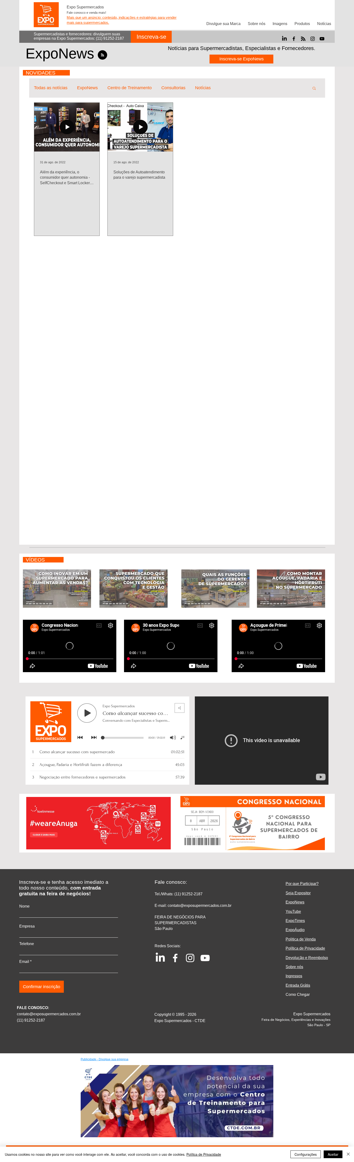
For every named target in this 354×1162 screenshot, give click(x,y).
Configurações (306, 1154)
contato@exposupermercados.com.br (49, 1014)
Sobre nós (294, 967)
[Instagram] (312, 39)
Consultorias (173, 87)
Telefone (26, 944)
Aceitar (333, 1154)
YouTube (293, 911)
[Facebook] (294, 39)
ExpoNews (87, 87)
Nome (24, 906)
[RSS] (303, 39)
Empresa (27, 926)
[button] (314, 88)
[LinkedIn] (284, 39)
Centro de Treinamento (129, 87)
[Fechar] (348, 1154)
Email (24, 962)
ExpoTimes (295, 921)
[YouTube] (322, 39)
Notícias (203, 87)
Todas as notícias (50, 87)
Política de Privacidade (203, 1154)
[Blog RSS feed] (102, 55)
